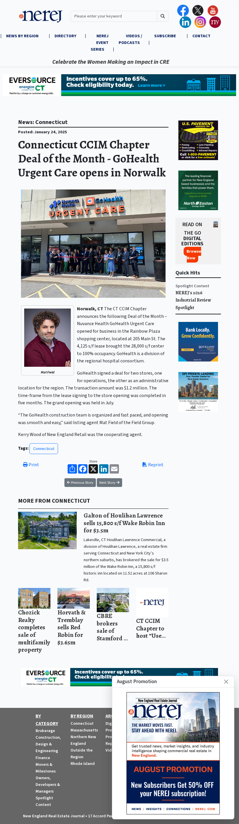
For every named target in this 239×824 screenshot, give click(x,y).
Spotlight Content (192, 286)
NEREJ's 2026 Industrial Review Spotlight (193, 300)
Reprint (155, 465)
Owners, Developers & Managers (48, 784)
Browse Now (194, 254)
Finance (43, 758)
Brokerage (45, 731)
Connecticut (43, 449)
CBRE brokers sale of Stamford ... (112, 627)
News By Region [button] (22, 36)
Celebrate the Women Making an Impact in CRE (97, 62)
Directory (65, 36)
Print (33, 465)
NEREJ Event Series (99, 42)
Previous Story (81, 482)
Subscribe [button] (165, 36)
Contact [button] (201, 36)
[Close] (226, 681)
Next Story (107, 482)
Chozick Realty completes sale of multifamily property (34, 631)
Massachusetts (84, 730)
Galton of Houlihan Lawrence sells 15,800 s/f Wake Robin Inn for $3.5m (124, 522)
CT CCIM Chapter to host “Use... (151, 628)
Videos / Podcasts (130, 39)
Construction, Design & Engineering (48, 744)
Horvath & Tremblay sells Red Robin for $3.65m (71, 627)
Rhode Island (83, 764)
